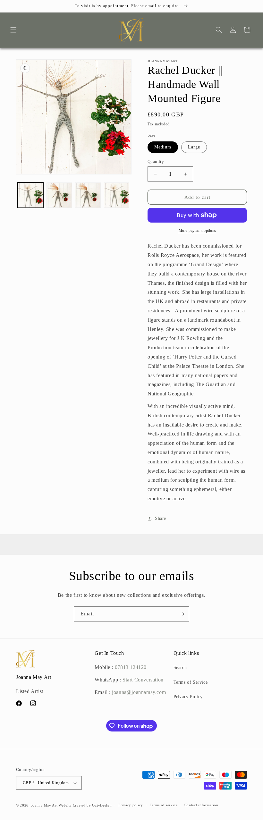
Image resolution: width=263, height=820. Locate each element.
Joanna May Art (44, 805)
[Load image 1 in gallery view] (30, 195)
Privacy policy (130, 805)
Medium (162, 147)
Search (180, 667)
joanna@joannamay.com (139, 692)
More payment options (197, 230)
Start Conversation (142, 679)
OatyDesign (102, 805)
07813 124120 (131, 667)
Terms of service (164, 805)
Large (194, 147)
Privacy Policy (188, 696)
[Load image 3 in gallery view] (88, 195)
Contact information (201, 805)
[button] (13, 30)
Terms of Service (191, 682)
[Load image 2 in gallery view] (59, 195)
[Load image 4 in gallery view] (117, 195)
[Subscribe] (182, 613)
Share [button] (160, 518)
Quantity (156, 161)
